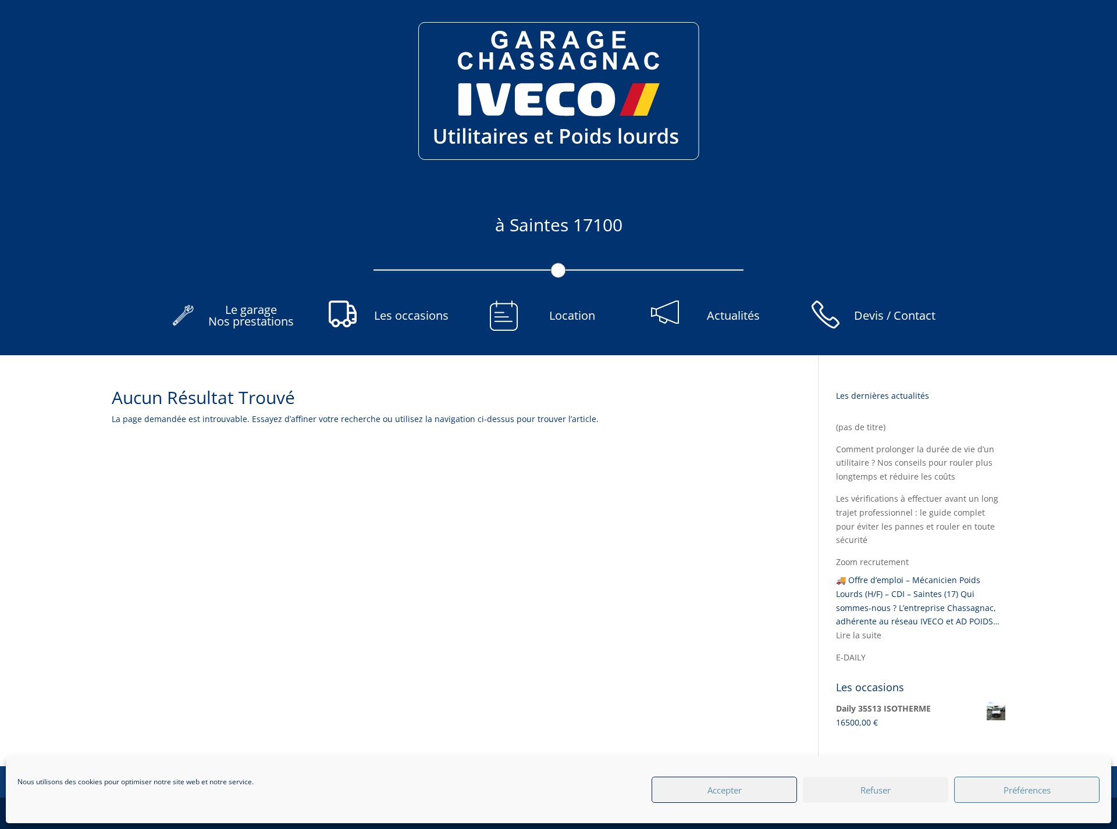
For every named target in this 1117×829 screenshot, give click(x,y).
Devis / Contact (894, 315)
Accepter (724, 790)
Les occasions (411, 315)
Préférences (1027, 790)
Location (572, 315)
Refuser (875, 790)
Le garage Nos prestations (251, 315)
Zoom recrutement (872, 561)
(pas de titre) (860, 427)
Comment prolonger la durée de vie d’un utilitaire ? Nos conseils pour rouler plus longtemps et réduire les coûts (915, 463)
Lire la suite (858, 635)
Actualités (733, 315)
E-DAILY (851, 657)
